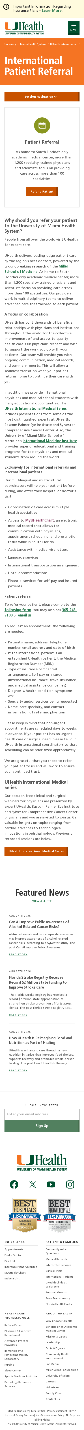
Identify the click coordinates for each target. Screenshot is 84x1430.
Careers (51, 1381)
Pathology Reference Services (17, 1384)
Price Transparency (58, 1298)
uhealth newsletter (42, 1105)
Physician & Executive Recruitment (17, 1333)
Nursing (9, 1365)
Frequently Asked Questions (57, 1251)
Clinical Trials (54, 1271)
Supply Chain (54, 1393)
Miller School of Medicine (62, 1370)
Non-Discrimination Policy (50, 1415)
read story (18, 955)
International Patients (59, 1277)
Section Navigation (39, 96)
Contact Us (53, 1399)
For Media (52, 1364)
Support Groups (56, 1292)
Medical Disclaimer (18, 1411)
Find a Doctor (13, 1255)
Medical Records (56, 1259)
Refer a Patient (42, 191)
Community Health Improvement (57, 1356)
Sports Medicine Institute (20, 1376)
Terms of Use (38, 1411)
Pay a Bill (9, 1261)
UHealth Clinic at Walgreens (56, 1284)
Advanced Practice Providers (16, 1343)
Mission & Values (56, 1337)
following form (17, 610)
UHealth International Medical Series (35, 409)
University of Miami (58, 1376)
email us (25, 615)
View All (39, 901)
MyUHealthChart (39, 520)
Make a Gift (11, 1278)
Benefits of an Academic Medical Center (61, 1329)
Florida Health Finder (59, 1304)
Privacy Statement (57, 1411)
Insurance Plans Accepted (20, 1267)
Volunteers (53, 1387)
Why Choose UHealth (59, 1321)
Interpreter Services (58, 1265)
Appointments (13, 1249)
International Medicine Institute (50, 441)
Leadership (53, 1342)
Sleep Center (12, 1370)
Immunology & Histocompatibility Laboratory (16, 1355)
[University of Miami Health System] (24, 28)
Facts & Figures (55, 1348)
